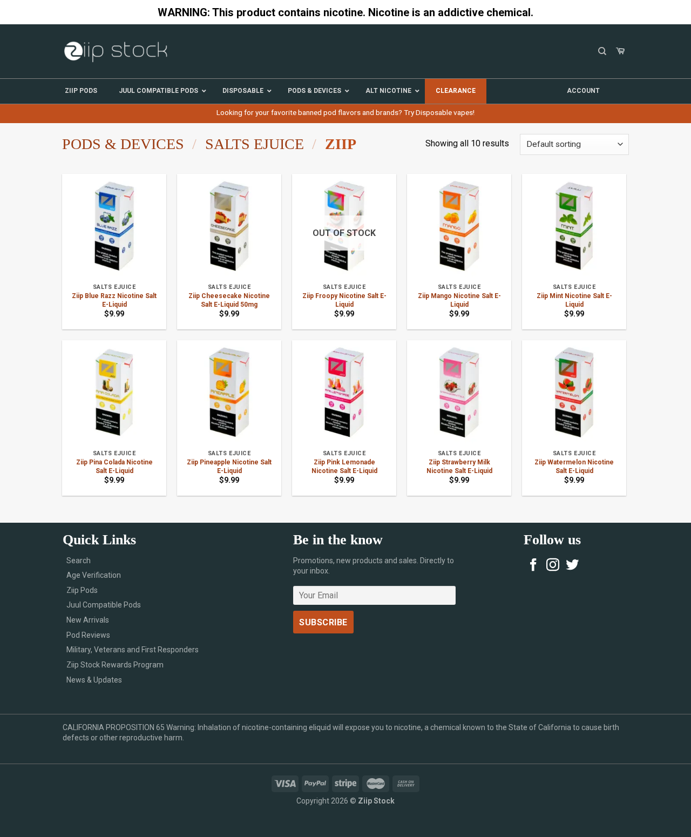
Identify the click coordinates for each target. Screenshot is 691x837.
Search (78, 560)
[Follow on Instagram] (552, 565)
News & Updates (94, 680)
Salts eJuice (254, 144)
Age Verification (93, 575)
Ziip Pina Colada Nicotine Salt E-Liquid (114, 466)
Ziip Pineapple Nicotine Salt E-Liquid (229, 466)
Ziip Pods (82, 590)
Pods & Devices (123, 144)
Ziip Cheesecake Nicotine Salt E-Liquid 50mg (229, 300)
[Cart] (620, 51)
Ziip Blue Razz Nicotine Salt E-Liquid (114, 300)
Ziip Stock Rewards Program (115, 664)
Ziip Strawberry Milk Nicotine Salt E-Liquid (459, 466)
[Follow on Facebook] (533, 565)
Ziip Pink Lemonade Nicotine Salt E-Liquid (344, 466)
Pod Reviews (88, 635)
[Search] (602, 51)
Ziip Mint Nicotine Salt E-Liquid (574, 300)
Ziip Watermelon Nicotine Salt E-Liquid (574, 466)
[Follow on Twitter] (572, 565)
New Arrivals (87, 620)
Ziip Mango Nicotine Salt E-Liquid (459, 300)
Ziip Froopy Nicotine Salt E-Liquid (344, 300)
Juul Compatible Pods (103, 604)
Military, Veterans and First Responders (132, 649)
